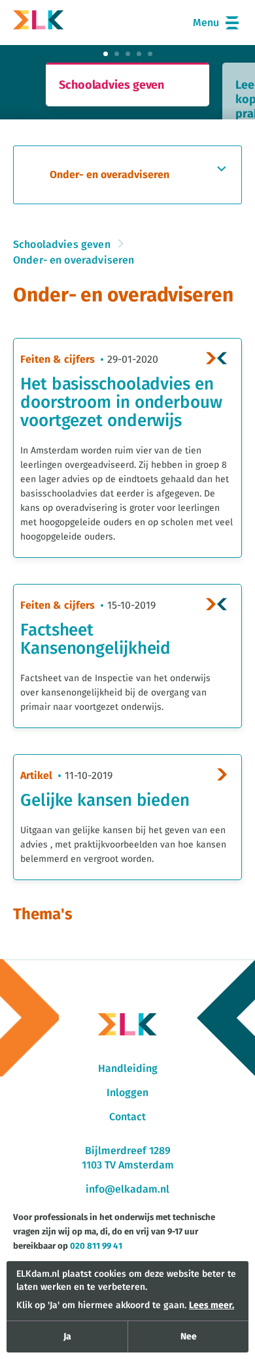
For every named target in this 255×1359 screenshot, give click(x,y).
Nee (188, 1336)
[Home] (38, 22)
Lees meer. (211, 1305)
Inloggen (127, 1093)
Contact (127, 1117)
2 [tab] (116, 54)
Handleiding (128, 1068)
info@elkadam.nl (127, 1189)
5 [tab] (150, 54)
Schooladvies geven (61, 244)
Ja (67, 1336)
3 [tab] (128, 54)
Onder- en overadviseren (73, 260)
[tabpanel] (127, 84)
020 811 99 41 (96, 1246)
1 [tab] (105, 54)
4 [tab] (139, 54)
